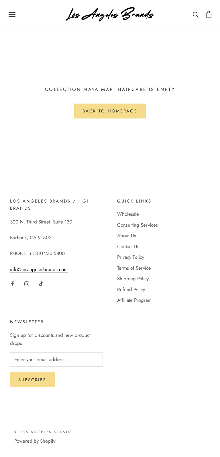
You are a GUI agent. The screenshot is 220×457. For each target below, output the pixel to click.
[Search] (196, 14)
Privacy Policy (130, 257)
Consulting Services (137, 224)
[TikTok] (41, 283)
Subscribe (32, 380)
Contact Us (128, 246)
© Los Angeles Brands (43, 432)
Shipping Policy (133, 278)
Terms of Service (134, 268)
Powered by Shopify (34, 440)
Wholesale (128, 214)
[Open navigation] (12, 14)
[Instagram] (26, 283)
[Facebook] (12, 283)
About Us (126, 235)
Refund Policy (131, 289)
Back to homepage (110, 111)
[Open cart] (208, 14)
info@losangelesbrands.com (39, 269)
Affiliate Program (134, 300)
